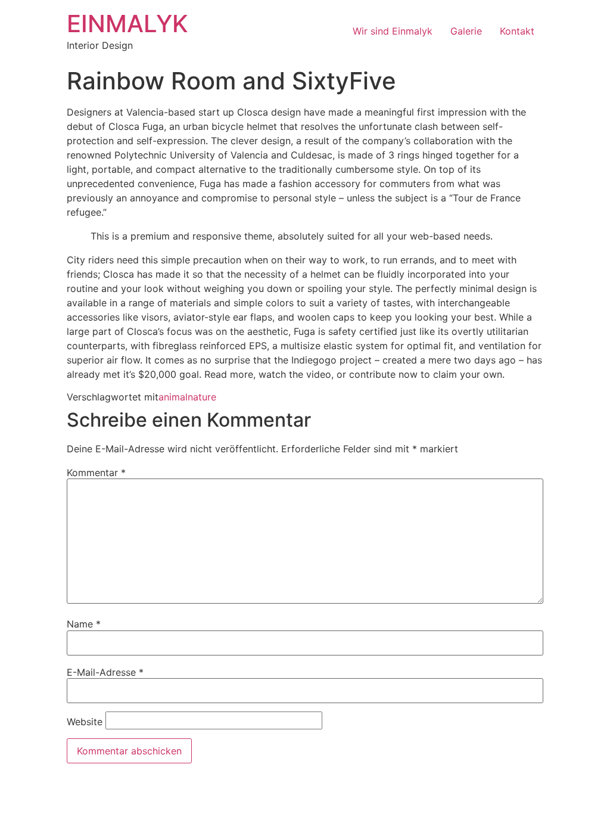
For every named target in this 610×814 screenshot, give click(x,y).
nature (202, 397)
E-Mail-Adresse (105, 672)
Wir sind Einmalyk (392, 31)
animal (173, 397)
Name (84, 624)
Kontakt (517, 31)
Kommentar (96, 472)
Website (84, 721)
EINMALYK (127, 23)
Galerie (466, 31)
